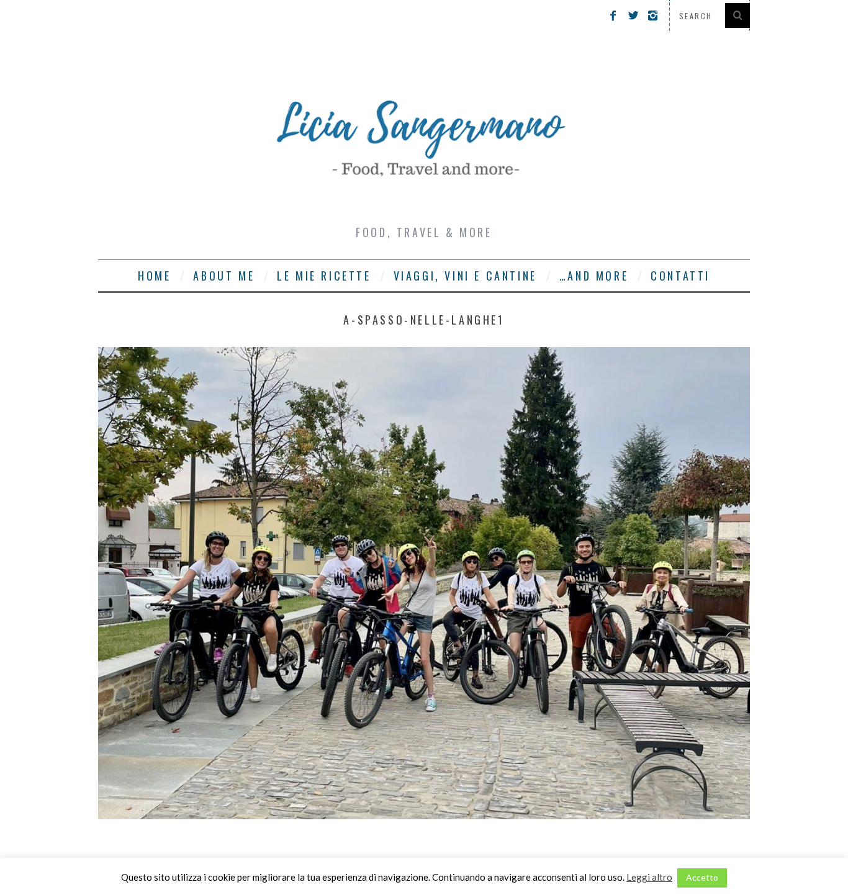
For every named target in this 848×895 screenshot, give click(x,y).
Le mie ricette (324, 276)
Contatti (680, 276)
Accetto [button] (702, 877)
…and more (593, 276)
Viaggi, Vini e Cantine (465, 276)
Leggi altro (649, 877)
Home (154, 276)
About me (224, 276)
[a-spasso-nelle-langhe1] (424, 815)
